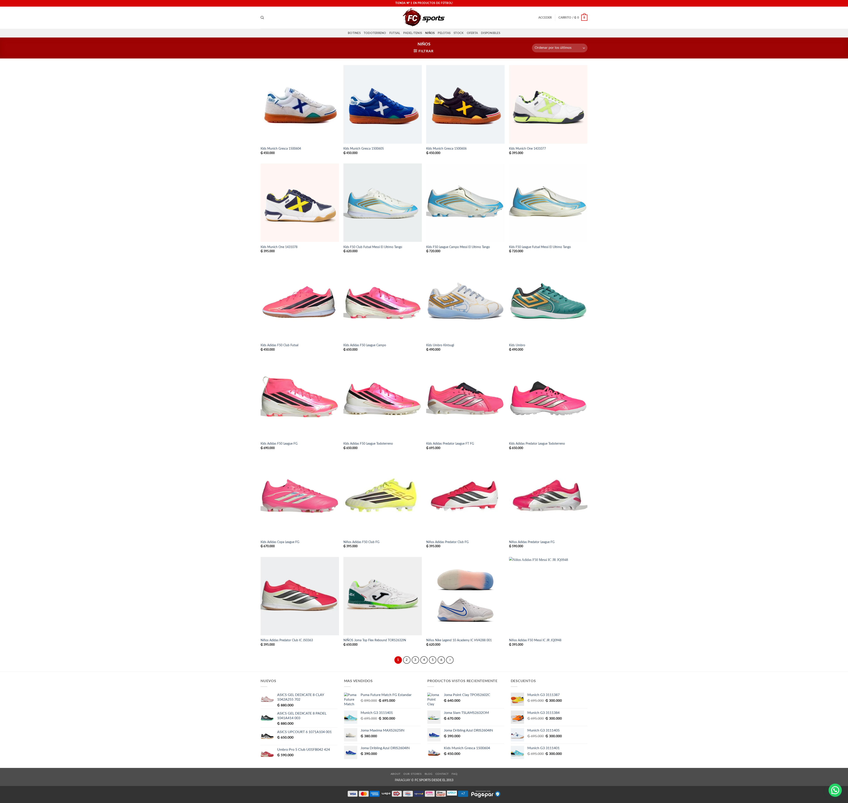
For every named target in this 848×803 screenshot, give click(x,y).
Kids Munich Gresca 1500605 (363, 148)
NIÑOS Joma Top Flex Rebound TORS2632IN (374, 640)
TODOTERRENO (375, 33)
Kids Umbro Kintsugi (440, 345)
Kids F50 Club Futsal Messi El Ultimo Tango (372, 247)
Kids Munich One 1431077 (527, 148)
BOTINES (354, 33)
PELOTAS (444, 33)
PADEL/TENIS (412, 33)
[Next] (450, 660)
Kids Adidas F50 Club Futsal (279, 345)
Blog (428, 774)
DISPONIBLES (490, 33)
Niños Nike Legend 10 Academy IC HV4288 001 (459, 640)
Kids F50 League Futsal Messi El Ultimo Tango (540, 247)
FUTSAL (394, 33)
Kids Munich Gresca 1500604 (281, 148)
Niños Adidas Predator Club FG (447, 542)
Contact (442, 774)
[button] (545, 17)
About (396, 774)
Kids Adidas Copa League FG (280, 542)
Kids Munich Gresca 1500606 (446, 148)
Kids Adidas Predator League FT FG (450, 443)
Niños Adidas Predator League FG (532, 542)
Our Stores (412, 774)
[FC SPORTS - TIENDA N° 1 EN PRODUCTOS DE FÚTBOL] (424, 18)
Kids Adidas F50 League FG (279, 443)
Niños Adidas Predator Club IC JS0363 (287, 640)
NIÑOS (430, 33)
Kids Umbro (517, 345)
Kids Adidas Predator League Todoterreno (537, 443)
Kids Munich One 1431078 (279, 247)
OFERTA (472, 33)
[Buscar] (262, 17)
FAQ (454, 774)
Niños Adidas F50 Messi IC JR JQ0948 (535, 640)
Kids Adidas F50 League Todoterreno (368, 443)
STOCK (459, 33)
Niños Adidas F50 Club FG (361, 542)
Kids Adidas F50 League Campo (364, 345)
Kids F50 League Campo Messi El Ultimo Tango (458, 247)
